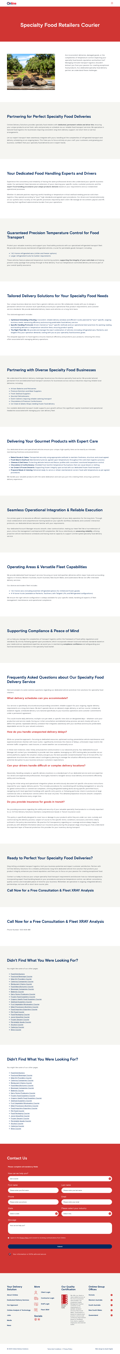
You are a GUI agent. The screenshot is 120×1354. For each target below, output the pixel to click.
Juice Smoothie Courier (20, 1017)
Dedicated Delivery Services (18, 1300)
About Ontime (12, 1295)
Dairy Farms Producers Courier (23, 994)
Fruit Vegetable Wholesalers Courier (25, 1004)
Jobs (9, 1315)
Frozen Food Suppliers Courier (23, 997)
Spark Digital (109, 1349)
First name (13, 1185)
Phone (11, 1196)
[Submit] (60, 1246)
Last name (66, 1185)
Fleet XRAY (45, 1310)
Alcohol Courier (17, 1025)
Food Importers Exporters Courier (24, 1009)
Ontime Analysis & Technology (18, 1310)
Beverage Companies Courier (22, 989)
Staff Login (45, 1304)
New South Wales (95, 1310)
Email (63, 1196)
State (10, 1208)
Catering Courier (17, 1027)
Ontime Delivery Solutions (11, 3)
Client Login (45, 1292)
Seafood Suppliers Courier (21, 1002)
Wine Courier (16, 1030)
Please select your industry (73, 1208)
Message (12, 1220)
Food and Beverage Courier (21, 976)
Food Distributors (18, 974)
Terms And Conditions (54, 1349)
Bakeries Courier (17, 992)
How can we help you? (18, 1173)
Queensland (93, 1315)
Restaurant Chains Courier (21, 984)
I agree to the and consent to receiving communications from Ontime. (38, 1238)
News (9, 1325)
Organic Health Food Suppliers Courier (26, 999)
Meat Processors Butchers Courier (24, 1007)
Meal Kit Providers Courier (21, 979)
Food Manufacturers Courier (22, 987)
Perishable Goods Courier (21, 1022)
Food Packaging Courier (20, 1014)
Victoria (91, 1295)
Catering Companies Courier (22, 981)
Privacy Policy (24, 1238)
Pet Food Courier (17, 1012)
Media (9, 1320)
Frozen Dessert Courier (20, 1020)
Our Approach (12, 1305)
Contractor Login (47, 1298)
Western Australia (95, 1300)
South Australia (94, 1305)
